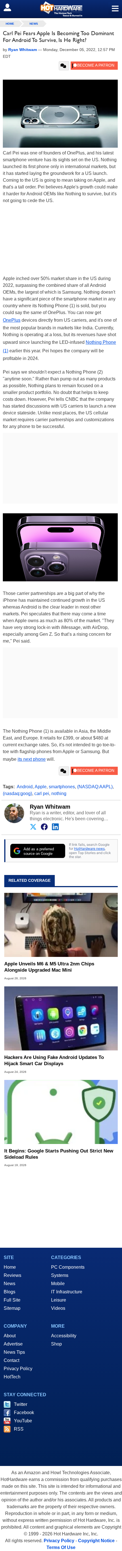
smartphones (62, 786)
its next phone (32, 759)
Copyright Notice (96, 1540)
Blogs (9, 1291)
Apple (41, 786)
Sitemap (12, 1308)
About (10, 1335)
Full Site (12, 1300)
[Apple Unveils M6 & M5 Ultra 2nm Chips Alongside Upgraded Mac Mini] (61, 925)
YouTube (23, 1420)
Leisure (58, 1300)
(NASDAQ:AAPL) (95, 786)
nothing (58, 793)
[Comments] (64, 65)
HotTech (12, 1376)
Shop (56, 1344)
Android (25, 786)
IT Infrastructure (66, 1291)
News (34, 23)
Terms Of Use (61, 1547)
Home (10, 1267)
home (10, 23)
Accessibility (63, 1335)
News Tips (14, 1352)
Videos (58, 1308)
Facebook (24, 1412)
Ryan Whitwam (50, 807)
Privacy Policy (18, 1368)
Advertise (13, 1344)
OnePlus (11, 320)
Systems (59, 1275)
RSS (19, 1429)
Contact (11, 1360)
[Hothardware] (61, 8)
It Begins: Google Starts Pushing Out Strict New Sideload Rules (58, 1154)
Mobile (58, 1283)
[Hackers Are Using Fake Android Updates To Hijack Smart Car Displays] (61, 1018)
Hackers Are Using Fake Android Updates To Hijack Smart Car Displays (54, 1060)
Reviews (12, 1275)
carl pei (41, 793)
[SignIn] (11, 7)
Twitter (20, 1404)
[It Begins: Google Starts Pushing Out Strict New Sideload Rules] (61, 1112)
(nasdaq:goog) (17, 793)
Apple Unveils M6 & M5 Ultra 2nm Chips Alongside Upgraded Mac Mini (49, 967)
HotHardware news (89, 848)
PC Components (68, 1267)
